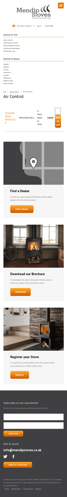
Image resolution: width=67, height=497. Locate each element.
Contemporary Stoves (11, 45)
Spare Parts (14, 91)
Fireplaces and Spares (11, 48)
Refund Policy (16, 489)
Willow (6, 75)
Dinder (6, 64)
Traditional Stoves (10, 43)
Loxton (6, 70)
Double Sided (8, 81)
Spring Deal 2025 (9, 51)
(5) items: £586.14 (24, 26)
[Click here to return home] (34, 18)
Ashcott (6, 67)
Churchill (7, 72)
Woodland (7, 78)
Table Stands (8, 83)
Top (4, 91)
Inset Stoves (8, 40)
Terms (7, 489)
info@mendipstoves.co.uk (22, 450)
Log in (39, 26)
